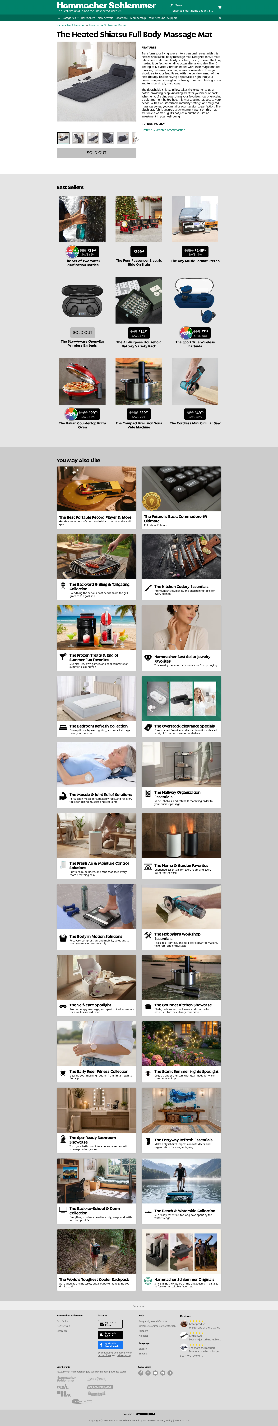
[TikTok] (170, 1373)
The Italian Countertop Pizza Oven (82, 425)
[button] (59, 18)
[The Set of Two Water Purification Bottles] (82, 244)
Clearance (122, 18)
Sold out (97, 152)
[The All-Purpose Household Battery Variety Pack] (138, 325)
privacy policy (124, 1355)
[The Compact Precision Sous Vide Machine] (138, 406)
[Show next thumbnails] (136, 138)
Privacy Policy (164, 1420)
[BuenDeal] (100, 1394)
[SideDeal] (70, 1394)
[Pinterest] (162, 1373)
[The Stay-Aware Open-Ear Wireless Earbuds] (82, 325)
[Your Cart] (219, 8)
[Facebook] (140, 1373)
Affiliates (143, 1335)
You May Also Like (78, 460)
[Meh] (70, 1386)
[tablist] (96, 138)
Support (172, 18)
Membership (138, 18)
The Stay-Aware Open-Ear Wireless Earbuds (82, 343)
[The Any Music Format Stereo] (195, 244)
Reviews (185, 1316)
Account (102, 1315)
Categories (70, 18)
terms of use (104, 1355)
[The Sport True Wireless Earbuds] (195, 325)
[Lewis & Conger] (100, 1379)
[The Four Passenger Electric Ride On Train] (138, 244)
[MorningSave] (100, 1386)
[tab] (63, 138)
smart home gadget (195, 10)
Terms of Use (182, 1420)
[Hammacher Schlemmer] (106, 5)
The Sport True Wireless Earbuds (195, 344)
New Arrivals (105, 18)
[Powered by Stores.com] (139, 1415)
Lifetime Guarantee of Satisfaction (163, 130)
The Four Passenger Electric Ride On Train (139, 262)
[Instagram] (148, 1373)
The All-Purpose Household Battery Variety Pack (139, 344)
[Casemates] (85, 1401)
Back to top (139, 1306)
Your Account (156, 18)
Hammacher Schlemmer (71, 25)
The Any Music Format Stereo (195, 260)
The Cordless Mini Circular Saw (195, 423)
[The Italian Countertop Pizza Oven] (82, 406)
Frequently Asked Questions (154, 1321)
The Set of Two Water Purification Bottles (82, 262)
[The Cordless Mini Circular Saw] (195, 406)
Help (141, 1315)
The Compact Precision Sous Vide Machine (139, 425)
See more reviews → (192, 1355)
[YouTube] (155, 1373)
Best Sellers (88, 18)
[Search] (172, 5)
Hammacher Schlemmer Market (107, 25)
